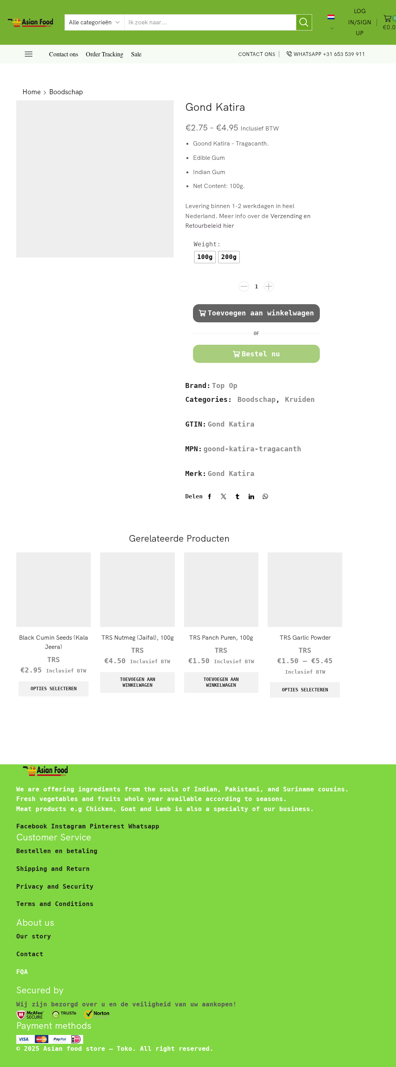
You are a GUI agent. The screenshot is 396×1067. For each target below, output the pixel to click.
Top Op (224, 386)
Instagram (70, 826)
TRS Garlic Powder (305, 637)
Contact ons (63, 54)
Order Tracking (104, 54)
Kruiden (300, 399)
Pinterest (109, 826)
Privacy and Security (55, 886)
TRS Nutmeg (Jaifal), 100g (137, 637)
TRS (53, 660)
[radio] (205, 257)
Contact (29, 954)
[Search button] (304, 22)
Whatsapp (143, 826)
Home (31, 91)
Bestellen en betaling (56, 851)
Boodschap (66, 91)
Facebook (33, 826)
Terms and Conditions (55, 904)
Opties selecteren (54, 688)
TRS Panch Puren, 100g (221, 637)
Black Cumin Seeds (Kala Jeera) (53, 641)
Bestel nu (261, 354)
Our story (33, 936)
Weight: (207, 244)
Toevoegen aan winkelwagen (261, 313)
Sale (136, 54)
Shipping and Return (53, 868)
